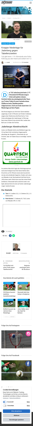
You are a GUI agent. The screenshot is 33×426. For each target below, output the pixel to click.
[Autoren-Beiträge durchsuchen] (16, 247)
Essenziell (10, 402)
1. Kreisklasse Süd (8, 300)
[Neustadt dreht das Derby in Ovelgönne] (24, 286)
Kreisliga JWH (5, 43)
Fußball (12, 43)
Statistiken (10, 405)
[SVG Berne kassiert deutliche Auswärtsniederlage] (9, 286)
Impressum (6, 398)
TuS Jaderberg (9, 231)
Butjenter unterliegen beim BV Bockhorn (25, 267)
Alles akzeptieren (16, 411)
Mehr (28, 402)
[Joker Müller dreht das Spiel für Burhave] (24, 303)
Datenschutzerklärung (14, 398)
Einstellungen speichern (16, 419)
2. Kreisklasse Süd (8, 283)
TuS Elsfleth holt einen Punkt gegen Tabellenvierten (9, 267)
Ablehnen (16, 415)
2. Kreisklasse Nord (23, 300)
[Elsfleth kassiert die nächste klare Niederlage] (9, 303)
